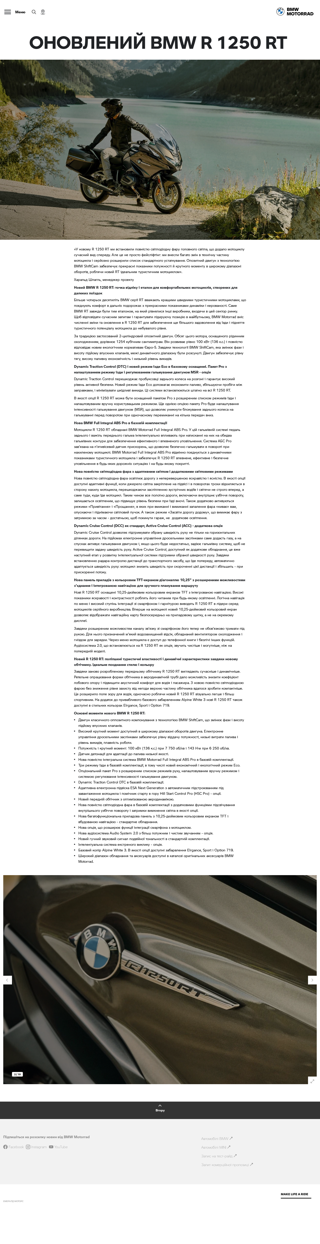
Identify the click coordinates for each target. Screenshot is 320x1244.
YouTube (61, 1147)
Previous (7, 980)
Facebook (16, 1147)
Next (312, 980)
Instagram (39, 1147)
